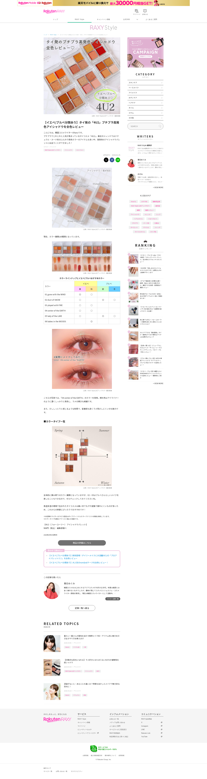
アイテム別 (76, 647)
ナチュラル (76, 695)
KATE (98, 671)
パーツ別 (146, 223)
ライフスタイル (140, 232)
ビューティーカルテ (85, 729)
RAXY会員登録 (146, 719)
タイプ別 (153, 232)
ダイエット (134, 227)
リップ (158, 214)
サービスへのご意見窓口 (118, 729)
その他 (131, 118)
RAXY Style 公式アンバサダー (53, 150)
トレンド (147, 214)
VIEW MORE (158, 187)
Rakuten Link (145, 733)
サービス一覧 (48, 771)
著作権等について (110, 755)
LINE (143, 729)
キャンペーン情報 (103, 19)
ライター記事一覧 (113, 599)
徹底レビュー (149, 210)
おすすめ (144, 201)
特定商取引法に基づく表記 (118, 736)
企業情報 (85, 755)
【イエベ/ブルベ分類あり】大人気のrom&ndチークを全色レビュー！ (78, 562)
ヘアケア (132, 102)
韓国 (138, 210)
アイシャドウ (68, 150)
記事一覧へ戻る (82, 608)
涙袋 (84, 695)
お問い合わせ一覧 (61, 771)
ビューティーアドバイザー (87, 733)
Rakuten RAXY (54, 11)
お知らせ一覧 (114, 719)
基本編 (157, 206)
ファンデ (157, 227)
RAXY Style (79, 19)
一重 (84, 647)
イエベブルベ (79, 150)
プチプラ (135, 223)
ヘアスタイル (138, 219)
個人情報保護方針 (96, 755)
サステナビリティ (76, 771)
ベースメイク (134, 87)
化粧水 (157, 223)
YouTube (144, 736)
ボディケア (133, 97)
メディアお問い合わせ (117, 722)
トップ (55, 19)
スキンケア (133, 82)
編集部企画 (156, 201)
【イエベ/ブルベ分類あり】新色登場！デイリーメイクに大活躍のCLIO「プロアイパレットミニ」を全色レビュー (83, 557)
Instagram (144, 726)
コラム (131, 113)
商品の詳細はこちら (82, 542)
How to (67, 647)
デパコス (146, 227)
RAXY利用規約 (114, 733)
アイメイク (53, 147)
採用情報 (121, 755)
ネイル (131, 108)
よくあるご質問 (151, 19)
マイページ (81, 726)
